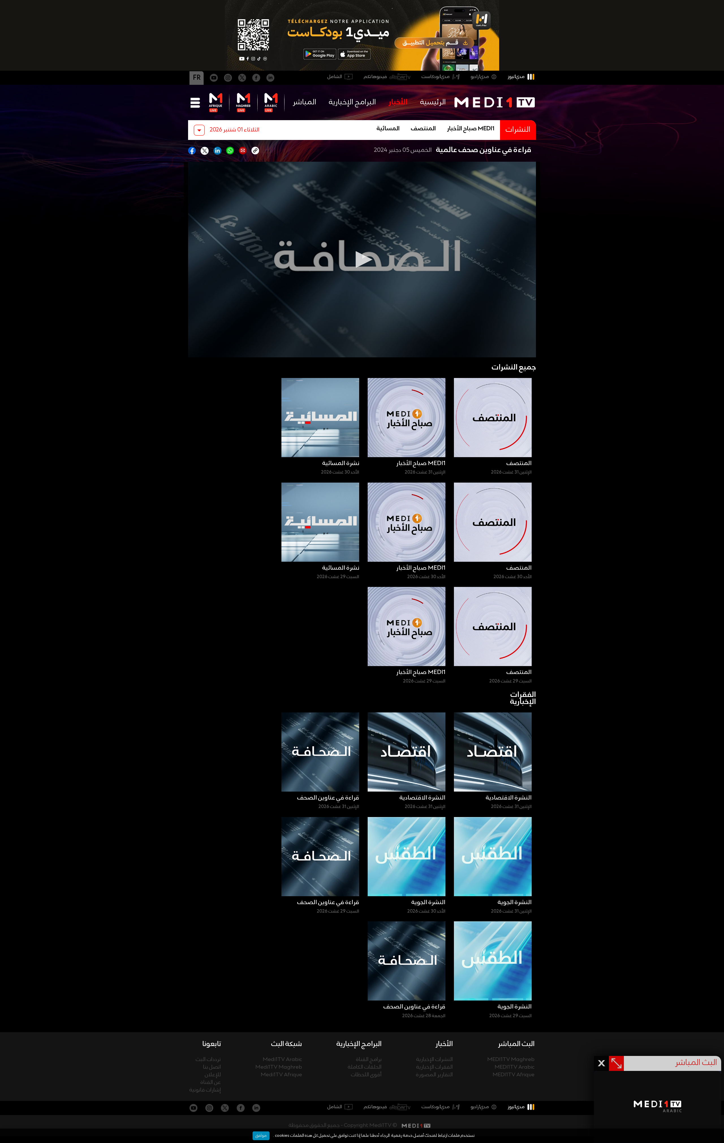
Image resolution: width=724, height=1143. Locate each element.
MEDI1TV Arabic (515, 1067)
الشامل (334, 77)
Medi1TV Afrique (281, 1075)
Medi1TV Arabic (282, 1060)
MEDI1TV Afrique (514, 1075)
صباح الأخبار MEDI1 (470, 129)
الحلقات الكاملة (365, 1067)
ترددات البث (208, 1060)
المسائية (388, 129)
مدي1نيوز (516, 77)
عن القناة (211, 1082)
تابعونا (211, 1044)
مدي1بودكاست (436, 77)
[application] (362, 259)
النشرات (518, 130)
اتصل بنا (212, 1067)
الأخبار (398, 102)
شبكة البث (286, 1044)
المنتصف (423, 129)
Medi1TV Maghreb (278, 1067)
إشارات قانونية (205, 1090)
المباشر (304, 102)
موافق (261, 1135)
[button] (362, 259)
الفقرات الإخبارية (434, 1067)
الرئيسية (433, 102)
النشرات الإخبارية (434, 1060)
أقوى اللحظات (366, 1075)
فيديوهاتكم (375, 77)
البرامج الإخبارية (352, 102)
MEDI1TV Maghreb (511, 1060)
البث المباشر (516, 1044)
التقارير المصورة (434, 1075)
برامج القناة (369, 1060)
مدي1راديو (480, 77)
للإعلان (213, 1075)
